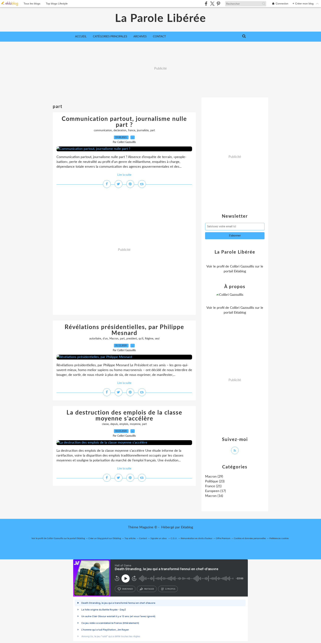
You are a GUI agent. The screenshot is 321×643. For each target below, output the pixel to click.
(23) (215, 481)
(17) (215, 491)
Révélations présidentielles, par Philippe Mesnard (124, 330)
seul (157, 338)
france (131, 130)
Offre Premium (223, 538)
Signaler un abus (158, 538)
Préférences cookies (279, 538)
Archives (140, 36)
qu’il (141, 338)
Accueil (81, 36)
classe (105, 424)
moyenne (135, 424)
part (152, 130)
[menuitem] (80, 37)
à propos (170, 589)
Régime (149, 338)
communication (103, 130)
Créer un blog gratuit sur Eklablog (104, 538)
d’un (105, 338)
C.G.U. (174, 538)
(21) (213, 486)
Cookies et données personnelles (250, 538)
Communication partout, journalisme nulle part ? (124, 122)
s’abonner (127, 589)
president (131, 338)
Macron (113, 338)
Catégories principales (110, 36)
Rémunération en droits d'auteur (196, 538)
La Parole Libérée (160, 18)
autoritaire (95, 338)
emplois (123, 424)
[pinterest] (218, 3)
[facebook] (206, 3)
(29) (214, 476)
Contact (159, 36)
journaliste (143, 130)
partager (149, 589)
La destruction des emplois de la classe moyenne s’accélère (124, 416)
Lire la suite (124, 174)
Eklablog (187, 527)
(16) (214, 496)
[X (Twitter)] (212, 3)
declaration (120, 130)
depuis (114, 424)
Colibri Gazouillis (242, 266)
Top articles (130, 538)
